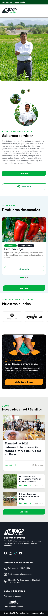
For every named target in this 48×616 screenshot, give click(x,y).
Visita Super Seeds (24, 382)
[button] (4, 65)
